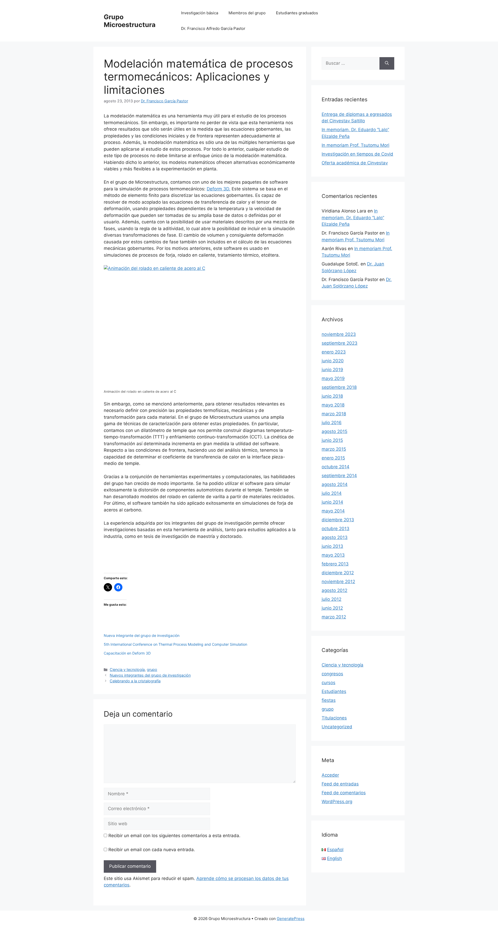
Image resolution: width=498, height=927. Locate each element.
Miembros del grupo (247, 12)
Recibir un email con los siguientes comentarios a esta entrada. (174, 835)
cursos (328, 682)
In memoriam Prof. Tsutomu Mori (355, 145)
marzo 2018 (334, 413)
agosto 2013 (335, 537)
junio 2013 (332, 546)
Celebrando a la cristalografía (135, 681)
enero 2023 (334, 352)
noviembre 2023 (339, 334)
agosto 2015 (334, 431)
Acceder (330, 775)
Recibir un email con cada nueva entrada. (151, 849)
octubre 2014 (335, 466)
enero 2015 (333, 458)
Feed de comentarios (344, 792)
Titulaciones (334, 718)
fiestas (329, 700)
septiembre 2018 (339, 387)
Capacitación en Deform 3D (127, 653)
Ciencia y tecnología (127, 669)
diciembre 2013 (338, 519)
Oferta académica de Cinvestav (355, 162)
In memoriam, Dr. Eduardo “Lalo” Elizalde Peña (353, 217)
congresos (332, 673)
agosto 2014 (335, 484)
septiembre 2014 (339, 475)
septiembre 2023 (339, 343)
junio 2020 (333, 360)
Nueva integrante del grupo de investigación (141, 635)
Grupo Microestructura (130, 21)
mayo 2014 (333, 510)
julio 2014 (332, 493)
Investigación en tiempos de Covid (357, 154)
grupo (152, 669)
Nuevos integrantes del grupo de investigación (150, 675)
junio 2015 (332, 440)
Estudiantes (334, 691)
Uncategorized (337, 726)
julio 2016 (332, 422)
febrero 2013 (335, 563)
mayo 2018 (333, 405)
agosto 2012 (334, 590)
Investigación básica (199, 12)
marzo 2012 (334, 616)
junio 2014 (332, 502)
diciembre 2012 (338, 572)
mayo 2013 (333, 555)
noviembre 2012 (338, 581)
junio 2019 (332, 369)
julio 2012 (331, 599)
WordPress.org (337, 801)
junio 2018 (332, 396)
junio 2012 (332, 608)
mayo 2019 (333, 378)
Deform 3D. (218, 188)
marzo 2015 (334, 449)
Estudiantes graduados (297, 12)
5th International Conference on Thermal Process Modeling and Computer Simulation (175, 644)
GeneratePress (291, 918)
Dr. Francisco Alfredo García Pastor (213, 28)
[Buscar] (386, 63)
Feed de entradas (340, 783)
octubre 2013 (335, 528)
